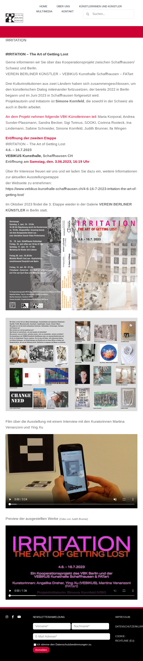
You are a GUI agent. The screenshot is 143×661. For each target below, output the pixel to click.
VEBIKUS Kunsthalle (23, 156)
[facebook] (13, 616)
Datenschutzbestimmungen (71, 644)
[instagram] (7, 616)
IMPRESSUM (122, 617)
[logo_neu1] (14, 14)
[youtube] (19, 616)
